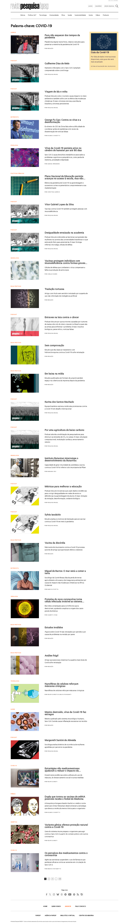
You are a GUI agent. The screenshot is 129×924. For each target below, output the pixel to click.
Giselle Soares (52, 274)
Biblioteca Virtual (67, 915)
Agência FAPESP (51, 915)
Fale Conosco (80, 906)
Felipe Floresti (52, 694)
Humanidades (54, 15)
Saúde (70, 15)
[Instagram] (53, 894)
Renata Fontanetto (54, 868)
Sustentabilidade (80, 15)
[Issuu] (81, 894)
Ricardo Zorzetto (54, 135)
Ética (63, 15)
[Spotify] (74, 894)
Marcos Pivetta (53, 589)
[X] (50, 894)
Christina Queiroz (54, 192)
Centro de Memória (86, 915)
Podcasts (106, 15)
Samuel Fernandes (54, 163)
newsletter (98, 6)
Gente (91, 15)
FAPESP (38, 915)
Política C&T (32, 15)
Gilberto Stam (52, 615)
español (116, 0)
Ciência (22, 15)
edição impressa (109, 6)
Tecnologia (43, 15)
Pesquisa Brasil (53, 74)
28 (60, 879)
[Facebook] (47, 894)
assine (90, 6)
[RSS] (77, 894)
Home (45, 906)
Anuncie (68, 906)
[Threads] (61, 894)
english (110, 0)
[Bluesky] (57, 894)
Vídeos (98, 15)
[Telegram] (65, 894)
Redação (50, 48)
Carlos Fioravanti (65, 694)
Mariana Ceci (52, 471)
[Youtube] (70, 894)
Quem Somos (56, 906)
